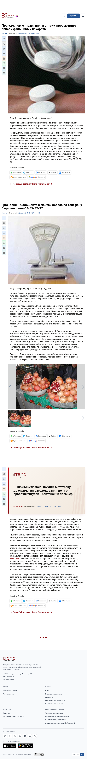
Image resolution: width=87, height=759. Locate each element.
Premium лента (8, 694)
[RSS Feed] (35, 736)
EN (74, 754)
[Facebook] (10, 736)
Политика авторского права (55, 720)
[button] (4, 39)
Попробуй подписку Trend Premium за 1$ (32, 184)
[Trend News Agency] (9, 658)
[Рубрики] (83, 16)
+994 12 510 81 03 (8, 676)
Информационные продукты (13, 716)
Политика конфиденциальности (57, 716)
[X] (15, 736)
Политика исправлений (54, 704)
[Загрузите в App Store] (9, 745)
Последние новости (10, 690)
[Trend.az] (10, 15)
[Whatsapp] (5, 736)
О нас (47, 690)
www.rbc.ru (15, 558)
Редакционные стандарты (55, 700)
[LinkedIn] (30, 736)
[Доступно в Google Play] (25, 745)
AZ (78, 754)
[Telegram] (25, 736)
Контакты (49, 697)
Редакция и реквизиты (53, 694)
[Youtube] (20, 736)
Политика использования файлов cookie (60, 723)
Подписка (6, 713)
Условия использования (54, 713)
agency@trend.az (8, 679)
